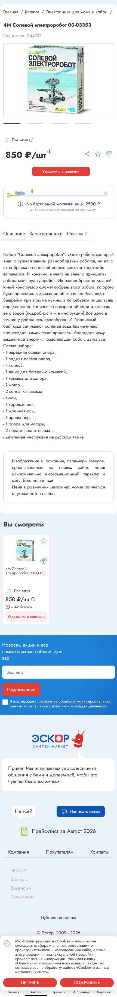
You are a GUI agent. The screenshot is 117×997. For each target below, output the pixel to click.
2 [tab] (35, 123)
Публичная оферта (58, 917)
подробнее (87, 982)
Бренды (19, 879)
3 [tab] (59, 123)
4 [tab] (83, 123)
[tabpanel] (59, 80)
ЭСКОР (18, 870)
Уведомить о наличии (60, 171)
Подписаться (21, 689)
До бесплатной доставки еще (63, 204)
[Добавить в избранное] (43, 540)
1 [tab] (12, 123)
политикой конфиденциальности (79, 706)
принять (30, 982)
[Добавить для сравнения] (43, 561)
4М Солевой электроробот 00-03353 (25, 571)
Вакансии (21, 888)
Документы (22, 896)
